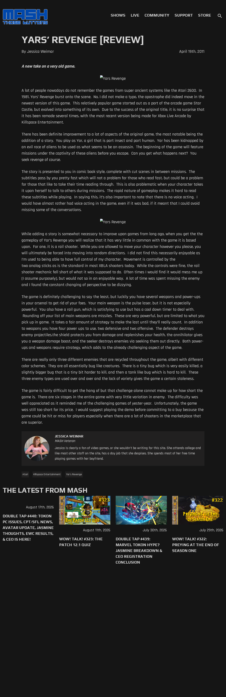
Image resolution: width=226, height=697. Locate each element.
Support (184, 15)
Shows (118, 15)
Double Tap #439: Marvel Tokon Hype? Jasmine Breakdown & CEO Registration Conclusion (139, 550)
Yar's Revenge (74, 474)
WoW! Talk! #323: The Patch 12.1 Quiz (81, 542)
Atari (25, 474)
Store (204, 15)
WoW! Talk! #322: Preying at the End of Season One (195, 545)
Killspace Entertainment (47, 474)
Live (135, 15)
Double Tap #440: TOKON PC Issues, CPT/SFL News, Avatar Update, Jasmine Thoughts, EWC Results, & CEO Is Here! (28, 528)
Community (157, 15)
